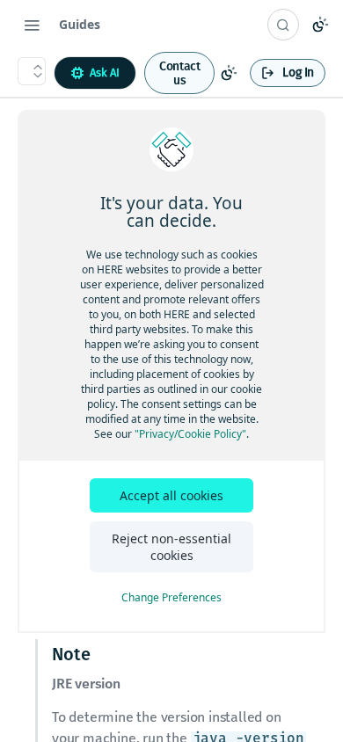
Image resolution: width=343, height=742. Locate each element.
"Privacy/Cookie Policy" (190, 433)
